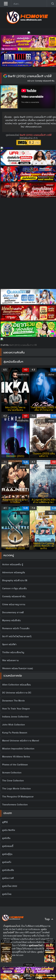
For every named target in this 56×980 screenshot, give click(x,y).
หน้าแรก (30, 80)
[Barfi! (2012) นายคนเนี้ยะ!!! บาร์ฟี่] (5, 76)
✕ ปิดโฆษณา (6, 941)
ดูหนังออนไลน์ (13, 135)
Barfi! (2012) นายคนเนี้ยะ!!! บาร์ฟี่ (29, 76)
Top (47, 919)
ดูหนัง (40, 952)
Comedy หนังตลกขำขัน (44, 80)
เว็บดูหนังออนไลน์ (11, 926)
